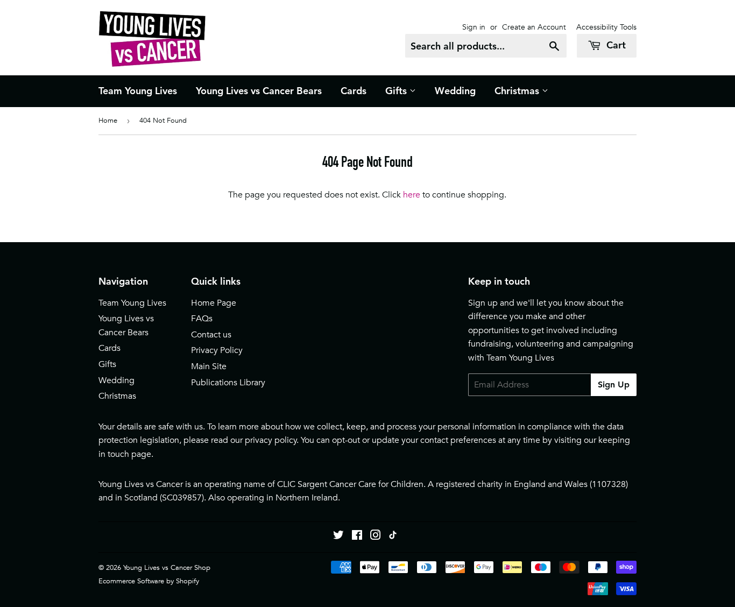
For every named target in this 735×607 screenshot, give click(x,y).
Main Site (209, 366)
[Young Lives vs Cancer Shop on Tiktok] (392, 536)
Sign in (473, 27)
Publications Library (228, 382)
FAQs (202, 318)
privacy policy (271, 440)
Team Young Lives (137, 90)
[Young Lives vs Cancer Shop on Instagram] (375, 536)
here (411, 194)
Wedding (455, 90)
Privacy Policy (217, 350)
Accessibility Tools (606, 27)
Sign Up (614, 384)
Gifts (397, 90)
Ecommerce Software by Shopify (148, 580)
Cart (615, 45)
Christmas (518, 90)
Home (107, 120)
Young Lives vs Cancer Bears (259, 90)
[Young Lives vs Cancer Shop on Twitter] (338, 536)
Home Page (213, 303)
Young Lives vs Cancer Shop (166, 567)
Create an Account (534, 27)
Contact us (211, 334)
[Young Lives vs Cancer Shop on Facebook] (357, 536)
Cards (353, 90)
